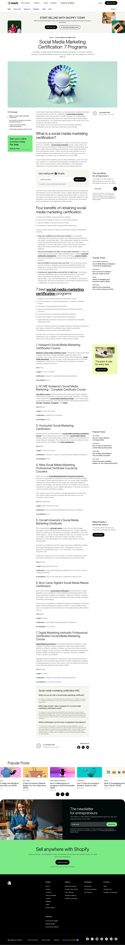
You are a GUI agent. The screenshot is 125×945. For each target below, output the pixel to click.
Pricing (46, 3)
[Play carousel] (62, 794)
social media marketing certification (60, 291)
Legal (47, 904)
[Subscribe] (115, 189)
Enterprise (53, 3)
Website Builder (50, 924)
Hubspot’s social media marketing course (51, 353)
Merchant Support (71, 886)
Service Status (50, 907)
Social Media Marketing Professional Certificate (66, 476)
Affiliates (48, 901)
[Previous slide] (58, 794)
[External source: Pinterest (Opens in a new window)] (116, 939)
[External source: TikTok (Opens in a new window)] (106, 939)
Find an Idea (17, 9)
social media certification (59, 591)
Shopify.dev (88, 886)
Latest (44, 9)
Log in (100, 3)
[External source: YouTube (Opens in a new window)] (97, 939)
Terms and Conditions (106, 198)
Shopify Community (71, 898)
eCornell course (56, 528)
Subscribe (111, 824)
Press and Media (51, 895)
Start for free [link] (79, 179)
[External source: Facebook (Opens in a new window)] (87, 939)
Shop (105, 886)
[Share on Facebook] (78, 747)
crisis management (67, 442)
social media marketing (74, 114)
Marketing (36, 9)
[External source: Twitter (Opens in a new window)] (92, 939)
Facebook (46, 403)
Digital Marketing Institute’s (46, 644)
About (47, 886)
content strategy (81, 256)
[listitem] (62, 778)
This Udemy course (43, 394)
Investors (48, 892)
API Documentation (90, 889)
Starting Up (27, 9)
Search (113, 9)
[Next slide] (67, 794)
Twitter (65, 403)
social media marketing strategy (62, 398)
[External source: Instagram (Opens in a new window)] (101, 939)
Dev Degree (88, 892)
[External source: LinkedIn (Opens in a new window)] (111, 939)
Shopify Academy (70, 895)
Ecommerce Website (52, 927)
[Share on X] (83, 747)
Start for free (111, 3)
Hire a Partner (69, 892)
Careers (48, 889)
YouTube (39, 403)
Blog (9, 9)
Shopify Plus (107, 889)
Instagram (55, 403)
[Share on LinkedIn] (87, 747)
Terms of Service (32, 940)
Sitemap (56, 940)
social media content (77, 436)
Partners (48, 898)
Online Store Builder (52, 921)
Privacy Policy (97, 199)
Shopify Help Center (71, 889)
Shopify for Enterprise (110, 892)
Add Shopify (98, 535)
